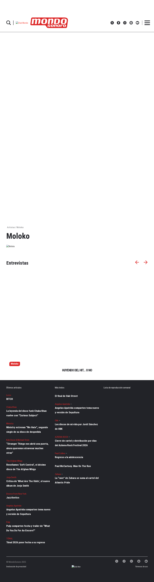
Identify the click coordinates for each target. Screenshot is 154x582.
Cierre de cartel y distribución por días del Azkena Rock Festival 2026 (76, 443)
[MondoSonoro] (49, 22)
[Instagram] (131, 561)
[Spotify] (138, 561)
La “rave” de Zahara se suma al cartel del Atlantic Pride (77, 480)
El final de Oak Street (66, 395)
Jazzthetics (12, 497)
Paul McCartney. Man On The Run (73, 466)
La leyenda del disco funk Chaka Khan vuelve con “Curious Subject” (26, 413)
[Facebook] (124, 561)
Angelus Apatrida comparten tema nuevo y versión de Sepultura (28, 512)
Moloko (14, 363)
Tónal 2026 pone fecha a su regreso (25, 542)
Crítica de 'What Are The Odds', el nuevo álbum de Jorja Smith (28, 483)
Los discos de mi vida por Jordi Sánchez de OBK (76, 426)
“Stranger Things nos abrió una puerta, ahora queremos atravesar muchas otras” (27, 448)
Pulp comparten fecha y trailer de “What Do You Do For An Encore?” (28, 528)
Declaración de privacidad (14, 567)
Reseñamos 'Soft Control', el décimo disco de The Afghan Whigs (26, 467)
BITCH (9, 398)
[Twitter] (116, 561)
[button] (22, 22)
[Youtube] (146, 561)
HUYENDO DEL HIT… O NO (77, 370)
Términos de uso (141, 567)
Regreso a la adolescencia (69, 457)
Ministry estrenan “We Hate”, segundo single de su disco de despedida (27, 429)
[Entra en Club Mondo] (73, 566)
